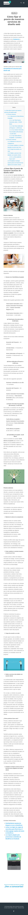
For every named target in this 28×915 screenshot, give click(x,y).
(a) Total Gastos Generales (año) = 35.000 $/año (15, 122)
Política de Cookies (13, 907)
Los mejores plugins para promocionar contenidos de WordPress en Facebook (13, 836)
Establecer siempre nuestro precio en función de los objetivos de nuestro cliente (15, 162)
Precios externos (11, 139)
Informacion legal (21, 907)
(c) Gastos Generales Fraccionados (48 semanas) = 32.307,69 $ (16, 131)
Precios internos (11, 114)
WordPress (14, 13)
